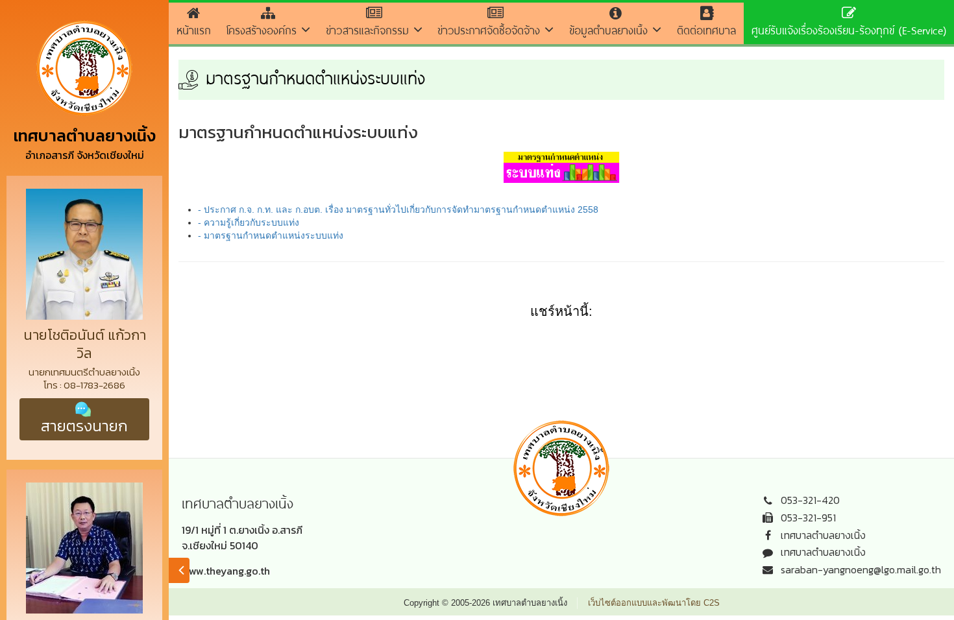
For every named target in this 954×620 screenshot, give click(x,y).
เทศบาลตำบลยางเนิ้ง (823, 535)
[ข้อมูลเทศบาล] (179, 570)
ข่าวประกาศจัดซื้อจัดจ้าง (490, 30)
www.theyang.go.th (226, 570)
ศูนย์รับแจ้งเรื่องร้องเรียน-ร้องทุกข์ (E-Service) (849, 30)
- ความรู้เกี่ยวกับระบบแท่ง (248, 222)
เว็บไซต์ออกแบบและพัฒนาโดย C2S (654, 603)
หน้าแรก (194, 30)
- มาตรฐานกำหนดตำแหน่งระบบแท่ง (270, 235)
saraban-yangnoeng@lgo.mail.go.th (861, 569)
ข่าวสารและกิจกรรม (369, 30)
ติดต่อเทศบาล (706, 30)
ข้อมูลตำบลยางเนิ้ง (610, 30)
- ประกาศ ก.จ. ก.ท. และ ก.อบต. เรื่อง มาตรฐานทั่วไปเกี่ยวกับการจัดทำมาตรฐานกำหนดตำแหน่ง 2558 (398, 209)
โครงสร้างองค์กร (263, 30)
